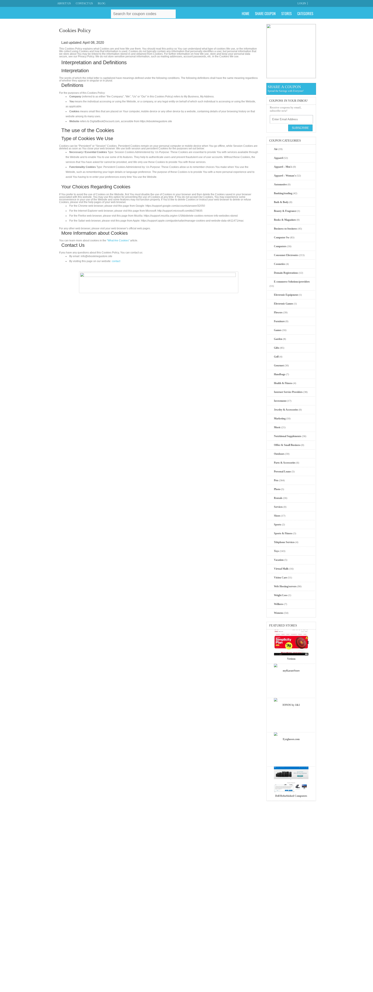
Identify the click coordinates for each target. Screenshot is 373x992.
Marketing (280, 418)
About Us (64, 3)
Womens (278, 612)
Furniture (279, 321)
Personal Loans (282, 471)
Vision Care (280, 577)
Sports (277, 524)
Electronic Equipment (286, 294)
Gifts (276, 347)
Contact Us (84, 3)
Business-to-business (285, 228)
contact (116, 261)
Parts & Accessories (285, 462)
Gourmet (279, 365)
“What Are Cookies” (118, 240)
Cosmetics (279, 264)
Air (276, 149)
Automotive (280, 184)
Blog (101, 3)
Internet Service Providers (288, 392)
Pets (276, 480)
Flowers (278, 312)
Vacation (279, 559)
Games (277, 330)
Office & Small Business (287, 445)
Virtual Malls (281, 568)
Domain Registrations (286, 272)
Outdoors (279, 453)
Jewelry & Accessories (286, 409)
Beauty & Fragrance (285, 210)
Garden (278, 339)
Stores (286, 13)
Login (301, 3)
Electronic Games (283, 303)
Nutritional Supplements (287, 436)
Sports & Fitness (283, 533)
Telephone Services (284, 542)
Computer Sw (281, 237)
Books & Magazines (285, 219)
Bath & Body (281, 202)
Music (277, 427)
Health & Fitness (283, 383)
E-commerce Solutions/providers (292, 281)
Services (278, 506)
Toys (276, 551)
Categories (305, 13)
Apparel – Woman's (285, 175)
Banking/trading (283, 193)
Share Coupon (265, 13)
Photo (277, 489)
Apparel (278, 157)
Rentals (278, 498)
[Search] (171, 13)
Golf (276, 356)
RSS (313, 3)
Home (245, 13)
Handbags (279, 374)
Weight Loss (281, 595)
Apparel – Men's (283, 166)
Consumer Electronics (286, 255)
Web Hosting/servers (285, 586)
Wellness (278, 604)
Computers (280, 246)
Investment (280, 400)
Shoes (277, 515)
